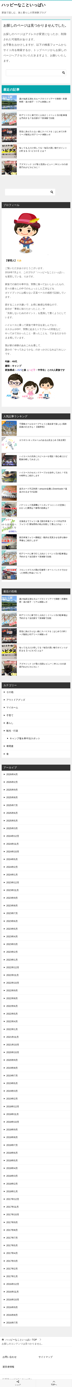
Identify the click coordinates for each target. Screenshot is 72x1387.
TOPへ (54, 1384)
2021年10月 (12, 1044)
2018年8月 (12, 1137)
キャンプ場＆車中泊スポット (25, 738)
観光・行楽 (12, 730)
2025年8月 (12, 797)
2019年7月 (12, 1075)
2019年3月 (12, 1091)
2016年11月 (12, 1291)
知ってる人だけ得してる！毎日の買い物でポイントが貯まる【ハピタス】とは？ (43, 149)
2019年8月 (12, 1068)
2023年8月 (12, 905)
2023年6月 (12, 921)
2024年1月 (12, 874)
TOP (21, 1339)
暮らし (9, 723)
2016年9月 (12, 1307)
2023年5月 (12, 928)
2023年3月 (12, 944)
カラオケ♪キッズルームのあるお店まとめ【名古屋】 (42, 440)
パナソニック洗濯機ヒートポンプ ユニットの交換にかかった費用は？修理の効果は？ (42, 506)
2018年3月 (12, 1176)
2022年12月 (12, 967)
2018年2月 (12, 1183)
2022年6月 (12, 1006)
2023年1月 (12, 959)
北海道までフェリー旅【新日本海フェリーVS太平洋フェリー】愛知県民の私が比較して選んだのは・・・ (43, 522)
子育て (9, 715)
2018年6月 (12, 1152)
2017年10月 (12, 1214)
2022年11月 (12, 975)
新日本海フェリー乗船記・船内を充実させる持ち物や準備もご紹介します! (43, 539)
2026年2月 (12, 782)
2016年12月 (12, 1284)
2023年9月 (12, 898)
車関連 (9, 746)
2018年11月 (12, 1114)
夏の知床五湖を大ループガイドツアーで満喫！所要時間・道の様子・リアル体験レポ (43, 100)
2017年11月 (12, 1206)
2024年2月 (12, 867)
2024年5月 (12, 859)
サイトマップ (46, 1357)
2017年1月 (12, 1276)
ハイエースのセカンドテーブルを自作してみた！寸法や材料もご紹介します (43, 474)
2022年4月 (12, 1021)
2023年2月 (12, 952)
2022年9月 (12, 990)
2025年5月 (12, 820)
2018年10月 (12, 1122)
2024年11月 (12, 844)
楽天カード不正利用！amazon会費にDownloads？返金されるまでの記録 (43, 490)
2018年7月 (12, 1145)
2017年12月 (12, 1199)
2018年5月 (12, 1160)
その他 (9, 692)
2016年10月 (12, 1299)
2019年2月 (12, 1098)
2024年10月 (12, 851)
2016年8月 (12, 1315)
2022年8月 (12, 998)
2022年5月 (12, 1013)
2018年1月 (12, 1191)
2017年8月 (12, 1230)
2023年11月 (12, 890)
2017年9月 (12, 1222)
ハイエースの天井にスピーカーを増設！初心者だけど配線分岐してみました (43, 458)
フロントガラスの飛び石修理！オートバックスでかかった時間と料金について (43, 571)
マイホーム (12, 707)
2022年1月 (12, 1029)
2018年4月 (12, 1168)
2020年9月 (12, 1060)
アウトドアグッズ (15, 699)
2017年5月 (12, 1245)
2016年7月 (12, 1322)
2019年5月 (12, 1083)
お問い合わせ (10, 1357)
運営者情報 (8, 1366)
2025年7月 (12, 805)
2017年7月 (12, 1237)
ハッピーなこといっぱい (24, 5)
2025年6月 (12, 813)
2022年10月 (12, 982)
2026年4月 (12, 774)
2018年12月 (12, 1106)
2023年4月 (12, 936)
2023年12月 (12, 882)
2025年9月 (12, 789)
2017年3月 (12, 1261)
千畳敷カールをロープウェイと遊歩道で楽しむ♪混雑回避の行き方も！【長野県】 (42, 425)
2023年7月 (12, 913)
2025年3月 (12, 828)
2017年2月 (12, 1268)
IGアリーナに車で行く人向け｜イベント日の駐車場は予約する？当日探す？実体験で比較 (43, 116)
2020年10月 (12, 1052)
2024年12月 (12, 836)
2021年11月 (12, 1037)
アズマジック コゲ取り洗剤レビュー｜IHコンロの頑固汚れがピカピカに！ (43, 166)
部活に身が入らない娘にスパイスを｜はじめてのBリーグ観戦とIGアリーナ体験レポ (42, 133)
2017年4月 (12, 1253)
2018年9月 (12, 1129)
